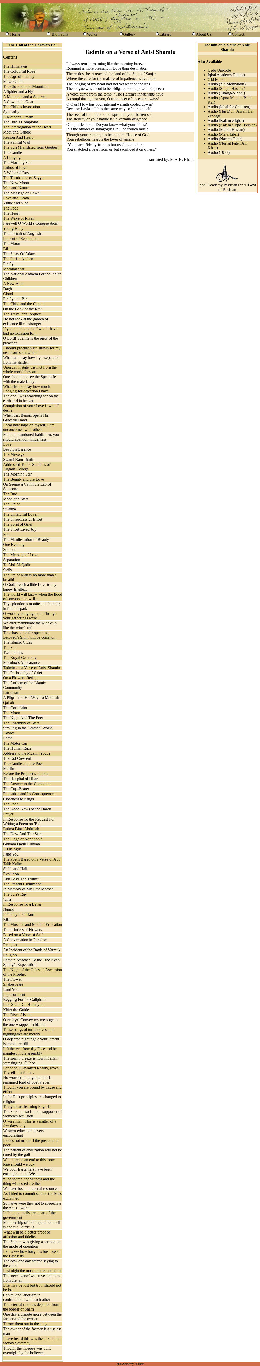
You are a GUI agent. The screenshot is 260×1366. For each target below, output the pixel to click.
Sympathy (11, 112)
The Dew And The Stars (22, 834)
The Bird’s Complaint (20, 122)
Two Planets (13, 652)
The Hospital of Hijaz (20, 778)
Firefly (8, 264)
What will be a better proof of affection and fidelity (26, 1234)
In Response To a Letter (22, 904)
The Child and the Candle (23, 304)
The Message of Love (20, 555)
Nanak (8, 909)
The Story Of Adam (19, 254)
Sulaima (9, 509)
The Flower (12, 979)
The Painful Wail (16, 142)
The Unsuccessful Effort (22, 519)
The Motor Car (15, 743)
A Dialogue (12, 849)
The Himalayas (15, 66)
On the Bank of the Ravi (22, 309)
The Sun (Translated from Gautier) (30, 147)
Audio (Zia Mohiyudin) (227, 84)
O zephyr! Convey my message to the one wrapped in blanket (30, 1022)
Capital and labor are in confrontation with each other (26, 1297)
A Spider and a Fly (18, 91)
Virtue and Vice (15, 203)
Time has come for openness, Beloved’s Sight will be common (29, 635)
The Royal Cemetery (20, 657)
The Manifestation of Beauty (26, 539)
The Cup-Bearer (16, 789)
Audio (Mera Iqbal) (223, 134)
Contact (238, 34)
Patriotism (11, 692)
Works (92, 34)
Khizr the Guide (16, 1010)
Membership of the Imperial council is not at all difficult (31, 1224)
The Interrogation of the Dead (27, 127)
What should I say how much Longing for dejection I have (26, 388)
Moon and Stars (15, 499)
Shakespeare (13, 984)
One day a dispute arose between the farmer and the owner (32, 1316)
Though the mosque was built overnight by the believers (27, 1350)
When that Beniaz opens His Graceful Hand (26, 417)
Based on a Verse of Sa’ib (23, 935)
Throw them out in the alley (25, 1324)
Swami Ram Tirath (18, 459)
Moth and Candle (17, 132)
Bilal (7, 248)
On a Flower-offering (20, 678)
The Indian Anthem (18, 259)
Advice (9, 733)
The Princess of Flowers (22, 929)
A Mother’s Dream (18, 117)
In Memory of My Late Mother (28, 889)
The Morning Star (17, 474)
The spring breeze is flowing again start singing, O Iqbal (30, 1060)
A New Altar (13, 283)
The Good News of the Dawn (27, 809)
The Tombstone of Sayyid (24, 178)
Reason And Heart (18, 137)
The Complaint (15, 708)
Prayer (8, 814)
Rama (7, 738)
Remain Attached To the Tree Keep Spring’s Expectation (31, 962)
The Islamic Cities (17, 642)
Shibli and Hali (15, 869)
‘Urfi (7, 899)
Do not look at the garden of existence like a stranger (25, 321)
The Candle (12, 152)
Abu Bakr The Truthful (21, 879)
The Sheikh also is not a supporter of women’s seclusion (32, 1113)
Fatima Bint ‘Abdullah (21, 829)
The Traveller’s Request (22, 314)
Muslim (9, 768)
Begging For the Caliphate (24, 999)
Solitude (9, 549)
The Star (10, 647)
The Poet (10, 208)
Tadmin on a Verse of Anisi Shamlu (31, 668)
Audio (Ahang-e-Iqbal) (226, 93)
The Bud (10, 494)
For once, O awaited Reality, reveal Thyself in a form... (31, 1070)
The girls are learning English (26, 1106)
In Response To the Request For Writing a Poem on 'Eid (29, 821)
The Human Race (17, 748)
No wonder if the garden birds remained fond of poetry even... (28, 1079)
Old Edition (217, 79)
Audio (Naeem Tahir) (225, 139)
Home (15, 34)
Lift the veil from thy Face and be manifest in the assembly (30, 1051)
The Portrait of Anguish (22, 233)
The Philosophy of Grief (22, 673)
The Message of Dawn (21, 193)
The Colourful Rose (19, 71)
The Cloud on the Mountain (25, 86)
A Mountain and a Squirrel (24, 96)
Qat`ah (8, 702)
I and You (11, 854)
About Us (204, 34)
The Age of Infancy (19, 76)
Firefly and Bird (16, 299)
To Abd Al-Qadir (16, 565)
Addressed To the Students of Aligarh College (26, 466)
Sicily (7, 570)
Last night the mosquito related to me (32, 1270)
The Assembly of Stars (21, 723)
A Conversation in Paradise (25, 940)
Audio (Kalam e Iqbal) (226, 120)
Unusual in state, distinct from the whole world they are (30, 369)
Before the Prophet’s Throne (25, 773)
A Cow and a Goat (18, 102)
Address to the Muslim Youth (26, 753)
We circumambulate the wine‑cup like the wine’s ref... (30, 625)
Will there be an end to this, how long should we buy (29, 1162)
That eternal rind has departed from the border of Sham (31, 1306)
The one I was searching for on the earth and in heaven (31, 398)
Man (6, 534)
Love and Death (16, 198)
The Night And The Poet (23, 718)
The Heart (11, 213)
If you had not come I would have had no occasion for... (30, 331)
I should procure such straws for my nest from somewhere (31, 350)
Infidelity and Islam (18, 914)
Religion (10, 945)
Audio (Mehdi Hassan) (226, 129)
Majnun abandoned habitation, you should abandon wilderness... (31, 436)
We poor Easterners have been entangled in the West (27, 1171)
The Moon (11, 243)
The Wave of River (18, 218)
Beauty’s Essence (17, 449)
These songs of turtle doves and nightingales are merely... (28, 1031)
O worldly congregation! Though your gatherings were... (29, 615)
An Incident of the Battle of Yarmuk (31, 950)
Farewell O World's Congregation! (30, 223)
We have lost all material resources (30, 1188)
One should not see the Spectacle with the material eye (29, 379)
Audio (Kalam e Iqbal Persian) (232, 125)
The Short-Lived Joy (19, 529)
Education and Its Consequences (29, 794)
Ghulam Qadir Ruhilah (21, 844)
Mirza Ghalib (13, 81)
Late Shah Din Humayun (23, 1004)
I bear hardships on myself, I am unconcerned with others (28, 427)
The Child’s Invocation (21, 107)
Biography (60, 34)
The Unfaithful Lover (20, 514)
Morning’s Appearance (21, 662)
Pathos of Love (15, 167)
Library (165, 34)
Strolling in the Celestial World (27, 728)
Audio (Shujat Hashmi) (226, 88)
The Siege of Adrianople (22, 839)
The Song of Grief (17, 524)
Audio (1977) (219, 152)
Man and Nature (16, 188)
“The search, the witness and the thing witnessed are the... (29, 1181)
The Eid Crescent (17, 758)
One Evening (13, 544)
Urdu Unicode (219, 70)
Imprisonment (14, 994)
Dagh (7, 289)
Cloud (8, 294)
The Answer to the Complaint (27, 784)
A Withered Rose (16, 172)
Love (7, 444)
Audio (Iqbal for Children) (229, 107)
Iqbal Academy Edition (226, 75)
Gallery (129, 34)
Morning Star (13, 269)
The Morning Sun (17, 162)
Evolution (11, 874)
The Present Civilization (22, 884)
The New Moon (16, 183)
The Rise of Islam (17, 1015)
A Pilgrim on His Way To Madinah (31, 697)
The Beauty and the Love (23, 479)
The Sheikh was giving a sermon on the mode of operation (32, 1244)
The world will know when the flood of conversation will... (32, 596)
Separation (11, 560)
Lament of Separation (20, 238)
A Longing (12, 157)
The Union (12, 504)
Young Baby (13, 228)
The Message (13, 454)
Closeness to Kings (18, 799)
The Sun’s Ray (15, 894)
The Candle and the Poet (23, 763)
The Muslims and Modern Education (32, 924)
